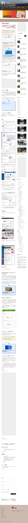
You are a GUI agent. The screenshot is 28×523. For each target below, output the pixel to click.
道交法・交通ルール (20, 209)
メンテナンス (19, 205)
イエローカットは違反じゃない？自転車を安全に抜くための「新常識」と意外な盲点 (23, 89)
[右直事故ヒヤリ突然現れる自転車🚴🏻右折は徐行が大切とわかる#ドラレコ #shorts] (21, 136)
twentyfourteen (19, 192)
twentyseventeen (20, 193)
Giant (18, 203)
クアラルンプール (20, 226)
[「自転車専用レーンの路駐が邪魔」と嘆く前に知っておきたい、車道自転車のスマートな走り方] (21, 142)
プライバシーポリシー (4, 517)
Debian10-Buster (20, 237)
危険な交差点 (20, 211)
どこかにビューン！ (20, 228)
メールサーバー (20, 246)
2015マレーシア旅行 (20, 221)
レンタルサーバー (20, 199)
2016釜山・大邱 (20, 222)
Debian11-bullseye (20, 238)
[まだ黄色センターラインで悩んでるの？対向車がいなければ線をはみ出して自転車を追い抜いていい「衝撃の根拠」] (21, 150)
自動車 (18, 231)
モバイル (19, 186)
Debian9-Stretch (20, 239)
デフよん (8, 2)
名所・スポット (20, 212)
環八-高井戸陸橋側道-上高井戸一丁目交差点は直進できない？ (23, 73)
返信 (4, 451)
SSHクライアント (20, 249)
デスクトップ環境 (21, 245)
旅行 (10, 7)
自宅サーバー (19, 7)
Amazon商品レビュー (20, 182)
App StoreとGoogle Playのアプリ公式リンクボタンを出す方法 (23, 49)
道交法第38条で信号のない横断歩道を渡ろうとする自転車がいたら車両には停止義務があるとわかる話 (21, 267)
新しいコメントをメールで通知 (5, 489)
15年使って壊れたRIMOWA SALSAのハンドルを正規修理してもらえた (23, 55)
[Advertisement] (9, 83)
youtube (19, 204)
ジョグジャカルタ (20, 227)
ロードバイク (7, 7)
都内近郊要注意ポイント (21, 210)
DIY (17, 181)
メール (3, 481)
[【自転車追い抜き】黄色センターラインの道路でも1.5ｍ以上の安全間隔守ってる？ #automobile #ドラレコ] (21, 121)
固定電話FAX (19, 187)
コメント (3, 468)
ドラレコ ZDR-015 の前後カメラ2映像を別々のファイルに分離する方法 (23, 83)
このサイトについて (4, 516)
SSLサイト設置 (20, 250)
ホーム (3, 7)
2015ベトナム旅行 (20, 220)
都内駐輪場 (19, 216)
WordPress (14, 7)
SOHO (23, 7)
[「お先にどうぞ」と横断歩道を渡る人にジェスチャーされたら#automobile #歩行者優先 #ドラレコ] (21, 128)
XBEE (18, 232)
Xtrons (19, 233)
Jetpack (20, 198)
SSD (19, 244)
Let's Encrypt (20, 251)
